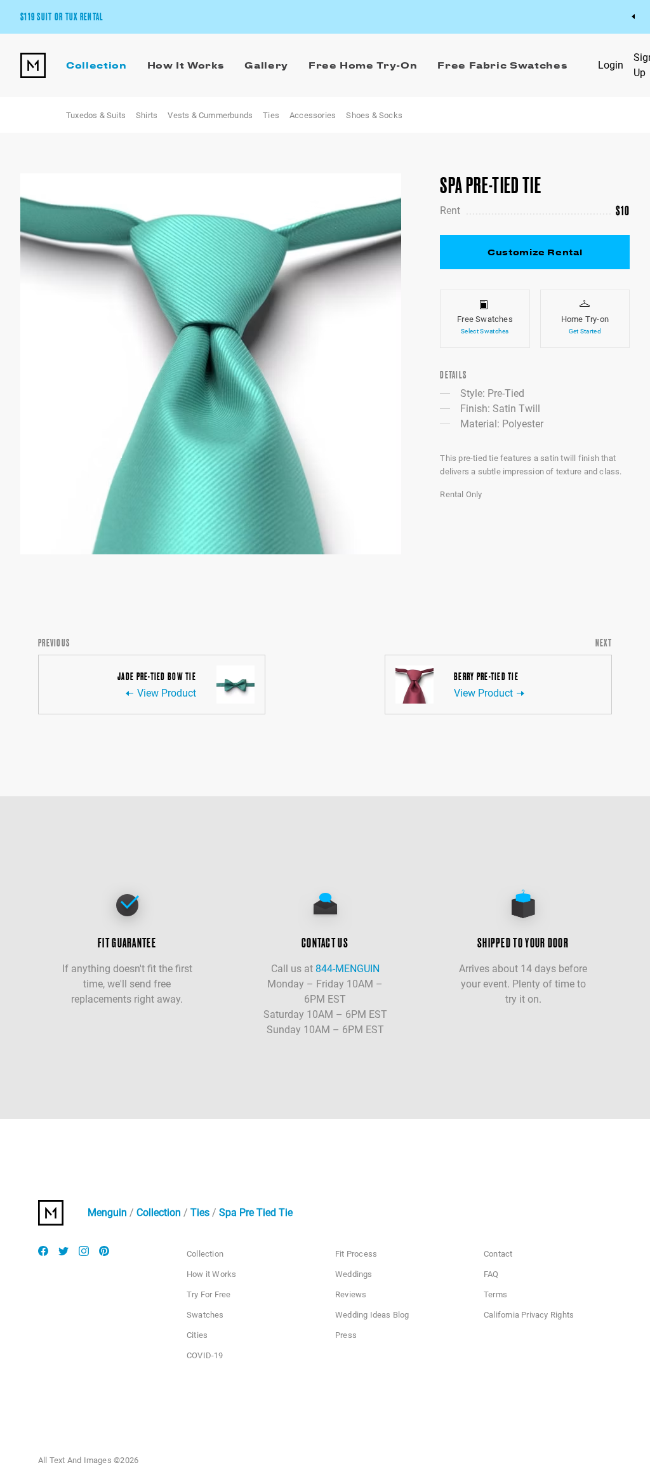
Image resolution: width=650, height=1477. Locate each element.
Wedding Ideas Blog (372, 1315)
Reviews (350, 1294)
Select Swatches (485, 331)
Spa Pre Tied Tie (256, 1212)
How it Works (211, 1274)
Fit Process (356, 1254)
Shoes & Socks (374, 115)
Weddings (354, 1274)
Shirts (146, 115)
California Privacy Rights (529, 1315)
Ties (271, 115)
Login (610, 65)
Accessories (312, 115)
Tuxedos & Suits (96, 115)
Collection (158, 1212)
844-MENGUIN (347, 969)
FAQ (491, 1274)
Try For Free (208, 1294)
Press (346, 1335)
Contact (498, 1254)
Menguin (107, 1212)
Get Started (585, 331)
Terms (495, 1294)
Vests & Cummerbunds (210, 115)
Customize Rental (535, 252)
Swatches (205, 1315)
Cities (197, 1335)
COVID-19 (205, 1355)
